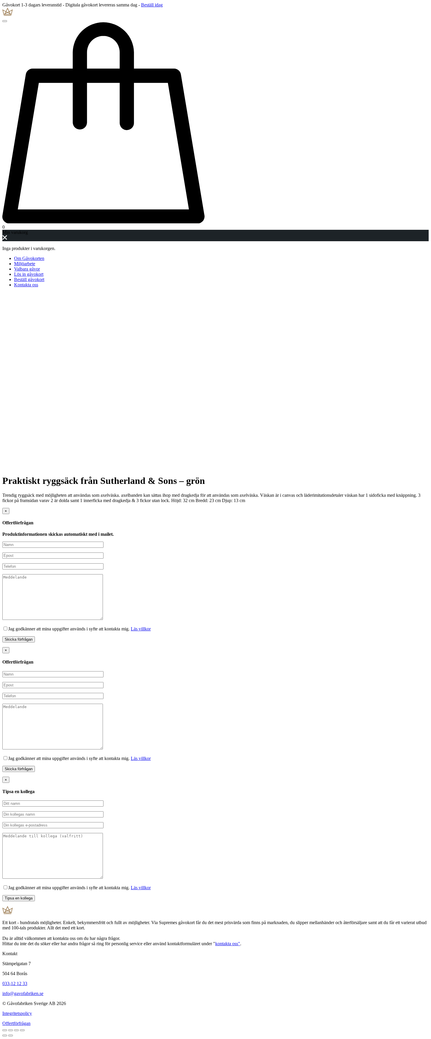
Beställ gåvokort (29, 279)
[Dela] (10, 1030)
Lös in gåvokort (28, 274)
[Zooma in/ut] (22, 1030)
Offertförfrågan (16, 1023)
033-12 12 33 (14, 983)
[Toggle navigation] (4, 21)
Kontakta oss (26, 284)
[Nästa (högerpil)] (10, 1035)
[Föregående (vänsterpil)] (4, 1035)
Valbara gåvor (27, 268)
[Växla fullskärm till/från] (16, 1030)
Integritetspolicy (17, 1013)
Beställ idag (152, 4)
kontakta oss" (227, 943)
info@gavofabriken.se (22, 993)
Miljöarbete (24, 263)
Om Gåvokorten (29, 258)
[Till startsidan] (215, 12)
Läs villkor (141, 628)
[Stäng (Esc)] (4, 1030)
